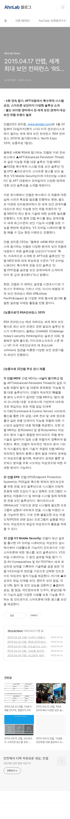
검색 (55, 7)
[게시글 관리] (21, 615)
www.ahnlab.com (39, 124)
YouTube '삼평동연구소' (52, 20)
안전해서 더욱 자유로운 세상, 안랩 (26, 758)
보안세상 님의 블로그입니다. (17, 763)
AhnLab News (15, 630)
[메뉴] (63, 7)
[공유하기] (17, 615)
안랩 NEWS (22, 20)
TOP (63, 816)
